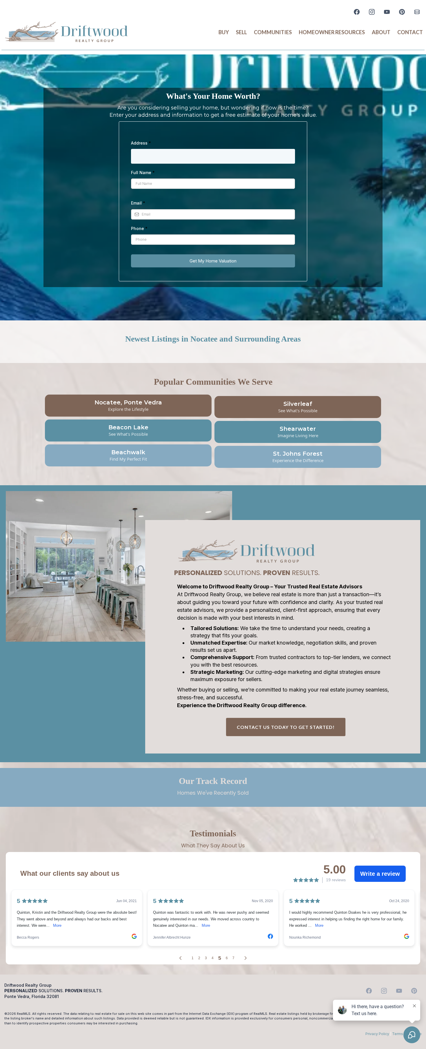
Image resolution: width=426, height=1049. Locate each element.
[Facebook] (356, 11)
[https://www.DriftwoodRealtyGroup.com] (66, 32)
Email (138, 202)
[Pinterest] (401, 11)
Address (141, 143)
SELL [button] (241, 32)
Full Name (143, 172)
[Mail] (417, 11)
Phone (139, 228)
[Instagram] (371, 11)
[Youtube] (386, 11)
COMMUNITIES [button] (273, 32)
